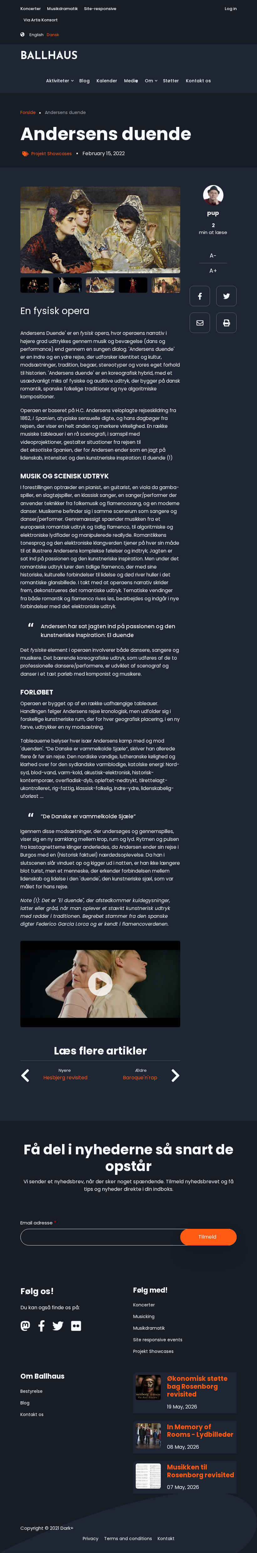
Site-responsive (100, 9)
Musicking (144, 1316)
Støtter (171, 81)
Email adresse (36, 1222)
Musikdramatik (62, 9)
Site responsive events (157, 1340)
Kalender (107, 81)
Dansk (53, 35)
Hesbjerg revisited (65, 1077)
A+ (213, 271)
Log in (231, 9)
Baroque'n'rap (140, 1077)
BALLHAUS (48, 56)
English (36, 35)
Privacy (90, 1539)
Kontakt (166, 1539)
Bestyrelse (31, 1391)
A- (213, 255)
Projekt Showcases (51, 153)
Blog (84, 81)
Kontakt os (198, 81)
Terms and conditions (128, 1539)
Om (147, 83)
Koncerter (30, 9)
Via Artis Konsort (41, 20)
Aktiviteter (56, 83)
